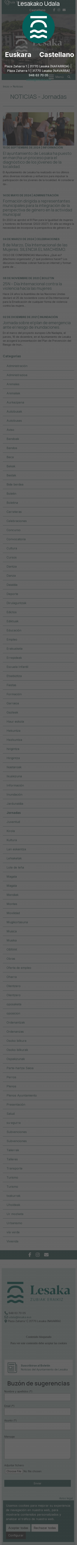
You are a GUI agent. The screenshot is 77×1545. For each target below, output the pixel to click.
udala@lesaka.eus (38, 80)
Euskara (18, 54)
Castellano (56, 54)
